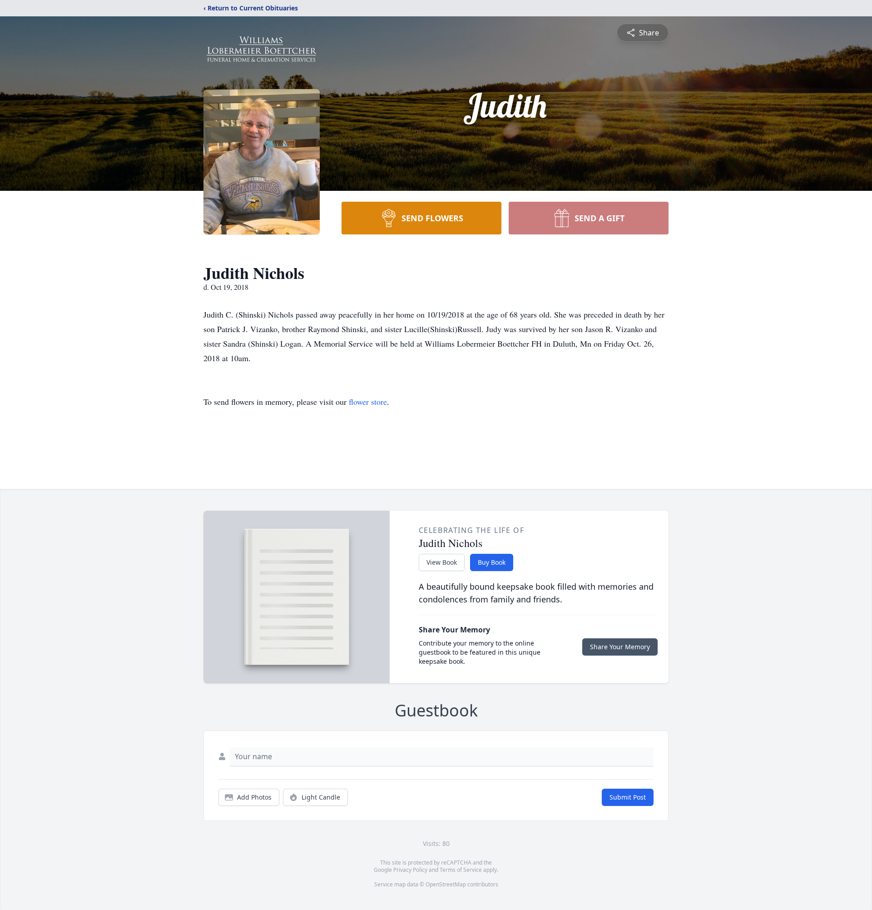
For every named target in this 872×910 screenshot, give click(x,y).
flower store (368, 401)
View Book (441, 562)
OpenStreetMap (446, 884)
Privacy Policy (410, 870)
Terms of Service (461, 870)
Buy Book (491, 562)
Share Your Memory (620, 646)
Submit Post (627, 797)
